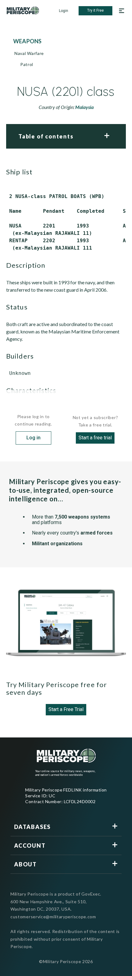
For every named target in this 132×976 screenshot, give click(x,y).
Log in (33, 438)
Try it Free (95, 10)
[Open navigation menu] (121, 10)
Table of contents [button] (46, 136)
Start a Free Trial (66, 709)
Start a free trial (95, 438)
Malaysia (84, 107)
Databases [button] (32, 826)
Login (63, 11)
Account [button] (30, 845)
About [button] (25, 864)
